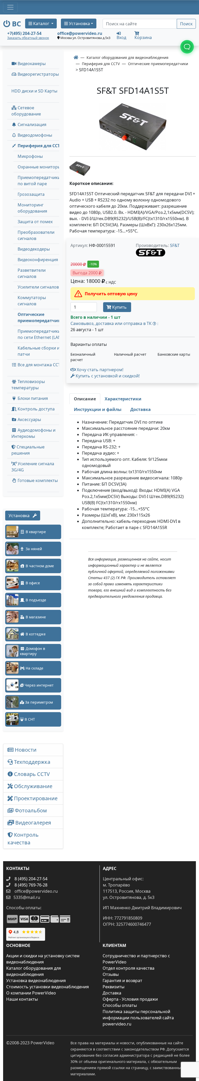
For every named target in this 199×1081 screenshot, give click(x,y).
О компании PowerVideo (31, 993)
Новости (25, 749)
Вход (121, 37)
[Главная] (76, 57)
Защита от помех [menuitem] (35, 221)
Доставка (112, 993)
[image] (132, 127)
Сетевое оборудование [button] (26, 111)
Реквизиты (113, 987)
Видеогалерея (32, 822)
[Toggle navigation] (10, 7)
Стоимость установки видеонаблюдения (47, 987)
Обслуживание (32, 786)
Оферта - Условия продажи (130, 999)
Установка (21, 515)
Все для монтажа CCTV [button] (40, 365)
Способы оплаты (120, 1005)
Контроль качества (23, 838)
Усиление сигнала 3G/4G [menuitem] (32, 467)
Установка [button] (79, 23)
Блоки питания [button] (32, 398)
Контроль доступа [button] (36, 409)
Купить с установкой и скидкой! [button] (107, 376)
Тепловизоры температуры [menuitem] (28, 385)
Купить (119, 307)
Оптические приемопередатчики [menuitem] (41, 317)
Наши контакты (22, 999)
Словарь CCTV (31, 774)
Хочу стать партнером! (99, 369)
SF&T (175, 245)
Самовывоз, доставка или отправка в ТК (114, 323)
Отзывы (111, 974)
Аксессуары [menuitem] (29, 419)
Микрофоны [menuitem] (30, 156)
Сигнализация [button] (31, 124)
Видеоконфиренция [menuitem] (38, 259)
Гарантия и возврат (122, 980)
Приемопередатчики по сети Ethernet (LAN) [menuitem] (40, 334)
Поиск (186, 24)
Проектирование (35, 798)
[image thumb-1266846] (79, 168)
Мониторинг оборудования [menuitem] (32, 208)
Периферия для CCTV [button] (39, 146)
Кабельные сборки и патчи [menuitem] (39, 351)
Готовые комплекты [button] (37, 480)
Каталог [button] (41, 23)
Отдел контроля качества (128, 968)
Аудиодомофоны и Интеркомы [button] (33, 433)
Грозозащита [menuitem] (31, 194)
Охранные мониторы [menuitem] (39, 167)
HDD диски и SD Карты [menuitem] (34, 91)
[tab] (84, 398)
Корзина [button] (143, 37)
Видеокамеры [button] (31, 63)
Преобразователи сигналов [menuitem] (36, 235)
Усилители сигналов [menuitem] (38, 287)
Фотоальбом (30, 810)
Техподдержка (31, 761)
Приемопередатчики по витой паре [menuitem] (39, 180)
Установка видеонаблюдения (36, 980)
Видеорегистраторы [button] (38, 74)
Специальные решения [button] (28, 450)
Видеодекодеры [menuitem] (34, 249)
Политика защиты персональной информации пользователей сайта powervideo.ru (138, 1018)
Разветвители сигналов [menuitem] (32, 273)
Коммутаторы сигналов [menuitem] (32, 301)
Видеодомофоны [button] (34, 135)
